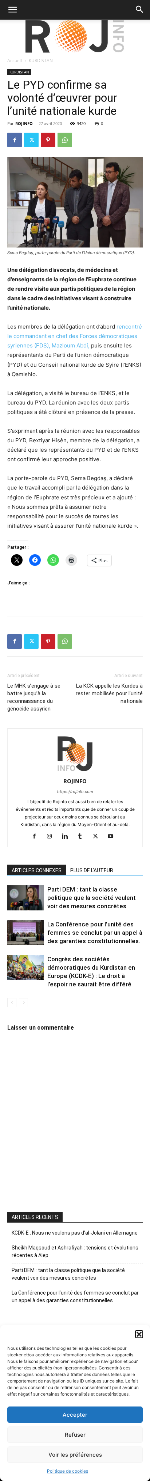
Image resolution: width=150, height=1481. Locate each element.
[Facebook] (14, 140)
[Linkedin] (68, 836)
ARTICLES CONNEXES (37, 870)
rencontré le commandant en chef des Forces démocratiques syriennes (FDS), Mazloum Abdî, (74, 336)
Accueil (14, 60)
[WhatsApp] (65, 140)
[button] (139, 1334)
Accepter (75, 1414)
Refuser (75, 1434)
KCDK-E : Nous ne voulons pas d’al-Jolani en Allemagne (75, 1233)
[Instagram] (52, 836)
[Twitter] (31, 140)
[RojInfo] (75, 36)
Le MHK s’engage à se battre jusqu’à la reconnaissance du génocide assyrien (33, 697)
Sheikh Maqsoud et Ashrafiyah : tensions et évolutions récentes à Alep (75, 1251)
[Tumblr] (83, 836)
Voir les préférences (75, 1454)
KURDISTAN (41, 60)
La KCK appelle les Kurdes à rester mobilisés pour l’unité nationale (109, 693)
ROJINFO (24, 123)
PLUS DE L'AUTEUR (91, 870)
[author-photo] (75, 771)
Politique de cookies (67, 1471)
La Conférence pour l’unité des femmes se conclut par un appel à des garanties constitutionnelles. (94, 933)
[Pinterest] (48, 140)
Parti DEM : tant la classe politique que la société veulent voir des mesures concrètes (91, 898)
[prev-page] (11, 1002)
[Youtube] (113, 836)
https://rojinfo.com (75, 791)
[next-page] (23, 1002)
